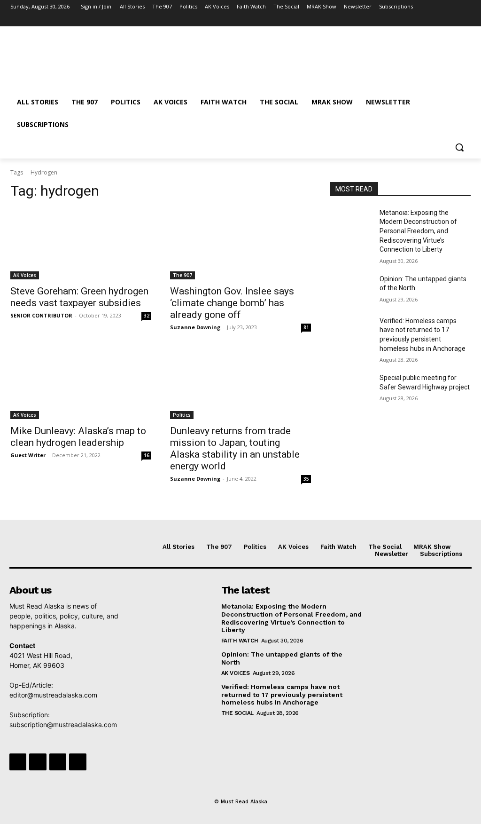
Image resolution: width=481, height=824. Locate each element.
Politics (182, 415)
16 (146, 455)
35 (306, 478)
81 (306, 327)
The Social (237, 713)
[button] (459, 147)
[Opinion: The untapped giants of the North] (351, 289)
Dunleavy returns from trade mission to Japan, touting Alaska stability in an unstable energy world (235, 448)
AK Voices (24, 275)
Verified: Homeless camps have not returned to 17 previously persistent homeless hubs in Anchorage (281, 694)
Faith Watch (239, 640)
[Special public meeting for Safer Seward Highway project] (351, 388)
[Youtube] (465, 20)
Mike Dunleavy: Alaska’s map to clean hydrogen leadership (78, 436)
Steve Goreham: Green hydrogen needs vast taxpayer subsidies (79, 297)
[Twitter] (439, 20)
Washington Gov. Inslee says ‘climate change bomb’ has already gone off (232, 302)
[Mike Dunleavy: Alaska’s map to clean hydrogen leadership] (80, 384)
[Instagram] (426, 20)
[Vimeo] (452, 20)
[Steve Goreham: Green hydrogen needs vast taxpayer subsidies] (80, 244)
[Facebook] (413, 20)
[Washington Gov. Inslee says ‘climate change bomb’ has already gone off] (240, 244)
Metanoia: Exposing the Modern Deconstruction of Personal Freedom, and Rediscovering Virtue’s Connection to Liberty (418, 231)
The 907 (182, 275)
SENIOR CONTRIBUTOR (41, 315)
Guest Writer (28, 455)
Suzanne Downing (195, 327)
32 (146, 315)
